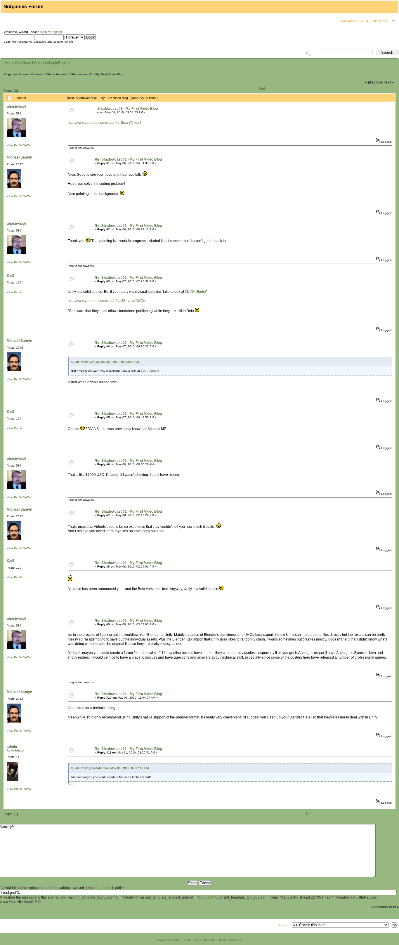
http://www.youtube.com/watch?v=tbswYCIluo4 (104, 123)
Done (72, 784)
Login (53, 63)
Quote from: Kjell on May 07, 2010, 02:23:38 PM (105, 361)
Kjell (10, 276)
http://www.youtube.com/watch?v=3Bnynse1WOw (107, 301)
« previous (374, 82)
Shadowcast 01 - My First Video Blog (97, 74)
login (43, 32)
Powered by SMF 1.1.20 (173, 939)
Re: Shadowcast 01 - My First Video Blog (128, 159)
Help (19, 63)
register (56, 32)
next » (389, 82)
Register (65, 63)
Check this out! (56, 74)
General (37, 74)
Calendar (41, 63)
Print (261, 88)
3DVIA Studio (195, 292)
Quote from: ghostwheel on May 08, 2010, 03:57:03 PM (110, 768)
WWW (27, 145)
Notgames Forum (16, 74)
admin (12, 747)
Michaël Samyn (19, 157)
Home (9, 63)
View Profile (14, 145)
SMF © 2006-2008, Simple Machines (217, 939)
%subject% (206, 897)
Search (28, 63)
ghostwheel (16, 107)
